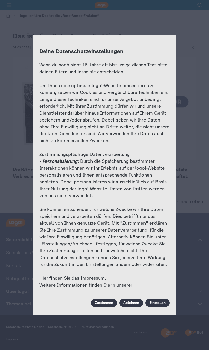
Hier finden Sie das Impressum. (72, 278)
